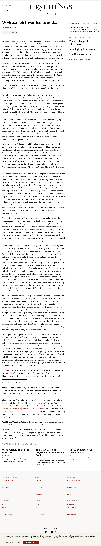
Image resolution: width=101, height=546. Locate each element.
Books (37, 511)
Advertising (40, 487)
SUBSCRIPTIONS (9, 477)
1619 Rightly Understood (82, 49)
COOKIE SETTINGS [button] (12, 542)
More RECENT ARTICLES (78, 59)
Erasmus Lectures (9, 511)
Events (5, 504)
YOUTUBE (70, 511)
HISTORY (38, 480)
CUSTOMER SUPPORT (75, 484)
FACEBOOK (71, 504)
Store (37, 504)
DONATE (7, 10)
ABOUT (38, 477)
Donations (71, 491)
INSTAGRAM (71, 514)
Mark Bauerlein (41, 458)
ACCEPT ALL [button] (31, 542)
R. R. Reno (73, 455)
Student (5, 487)
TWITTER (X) (72, 507)
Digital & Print (8, 480)
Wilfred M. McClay (9, 27)
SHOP (37, 501)
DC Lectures (7, 514)
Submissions (72, 487)
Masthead (39, 484)
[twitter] (3, 5)
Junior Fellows (41, 491)
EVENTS (5, 501)
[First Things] (50, 7)
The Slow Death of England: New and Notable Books (50, 452)
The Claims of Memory (82, 54)
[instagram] (14, 5)
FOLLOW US (73, 501)
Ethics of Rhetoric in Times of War (81, 451)
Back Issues (39, 514)
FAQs (69, 494)
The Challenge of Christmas (78, 43)
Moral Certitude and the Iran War (15, 451)
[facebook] (6, 5)
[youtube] (10, 5)
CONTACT (72, 477)
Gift (3, 484)
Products (39, 507)
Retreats (6, 507)
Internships (39, 494)
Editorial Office (74, 480)
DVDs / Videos (40, 517)
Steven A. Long (7, 455)
